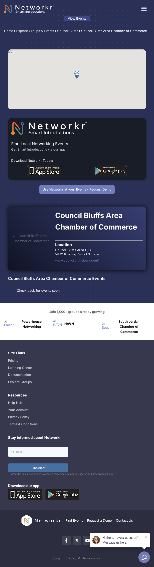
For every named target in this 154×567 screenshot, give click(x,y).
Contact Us (124, 520)
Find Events (74, 520)
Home (8, 31)
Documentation (19, 375)
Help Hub (15, 403)
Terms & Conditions (22, 424)
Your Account (18, 410)
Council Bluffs (67, 31)
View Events (77, 18)
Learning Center (20, 368)
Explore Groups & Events (35, 31)
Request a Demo (99, 520)
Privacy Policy (18, 417)
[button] (77, 75)
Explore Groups (20, 382)
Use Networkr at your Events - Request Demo (77, 189)
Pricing (13, 360)
